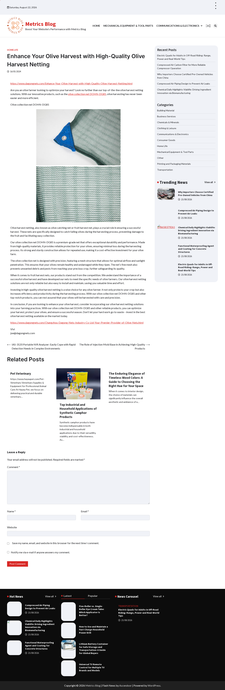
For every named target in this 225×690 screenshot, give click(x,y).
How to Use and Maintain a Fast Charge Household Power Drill (93, 629)
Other (160, 157)
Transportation (165, 169)
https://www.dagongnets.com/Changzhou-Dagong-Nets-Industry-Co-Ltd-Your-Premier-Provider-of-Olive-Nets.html (76, 322)
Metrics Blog (40, 23)
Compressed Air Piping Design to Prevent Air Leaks (183, 83)
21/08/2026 (186, 199)
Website (12, 527)
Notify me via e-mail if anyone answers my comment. (40, 552)
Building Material (165, 110)
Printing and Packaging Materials (174, 163)
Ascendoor (125, 685)
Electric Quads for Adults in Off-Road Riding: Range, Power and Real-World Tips (195, 248)
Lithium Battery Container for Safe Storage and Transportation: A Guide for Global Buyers (93, 648)
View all (208, 182)
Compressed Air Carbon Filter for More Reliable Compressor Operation (196, 267)
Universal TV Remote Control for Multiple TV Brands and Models (91, 667)
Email (85, 511)
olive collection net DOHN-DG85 (87, 94)
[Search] (215, 25)
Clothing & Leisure (166, 128)
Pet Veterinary (20, 373)
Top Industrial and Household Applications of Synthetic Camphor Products (78, 411)
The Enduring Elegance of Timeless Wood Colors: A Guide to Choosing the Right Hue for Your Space (127, 380)
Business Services (166, 116)
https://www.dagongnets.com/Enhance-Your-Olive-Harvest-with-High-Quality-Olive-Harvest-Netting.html (71, 83)
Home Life (12, 50)
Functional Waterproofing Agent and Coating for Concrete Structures (196, 230)
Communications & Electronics (177, 25)
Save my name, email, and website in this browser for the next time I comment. (55, 543)
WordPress (154, 685)
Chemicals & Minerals (168, 122)
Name (11, 511)
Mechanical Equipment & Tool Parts (128, 25)
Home (96, 25)
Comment (13, 467)
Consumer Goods (166, 140)
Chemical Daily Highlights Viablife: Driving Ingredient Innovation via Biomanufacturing (196, 212)
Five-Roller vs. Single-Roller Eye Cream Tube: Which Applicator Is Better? (91, 611)
